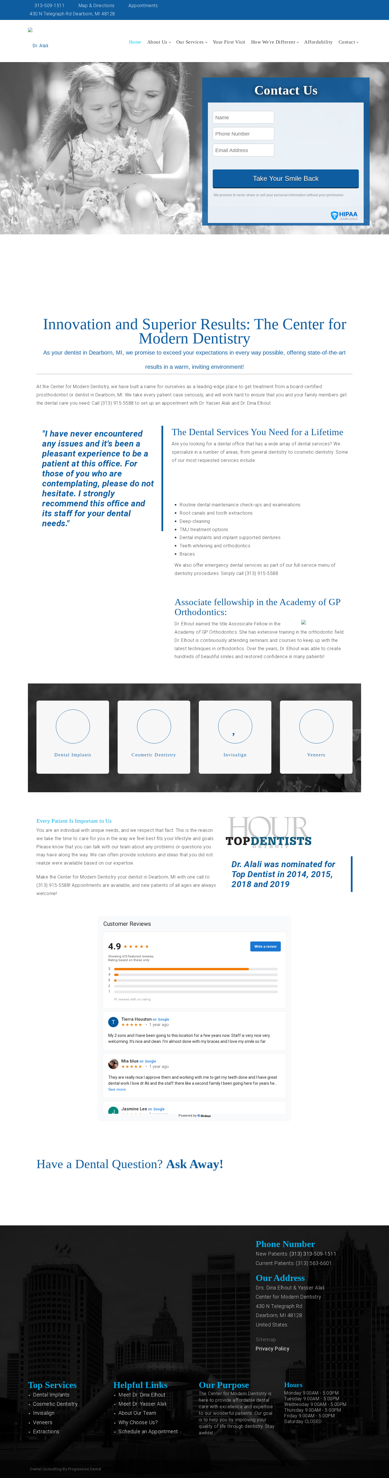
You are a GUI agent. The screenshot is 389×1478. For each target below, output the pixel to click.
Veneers (43, 1422)
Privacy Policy (272, 1349)
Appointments (142, 5)
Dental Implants (51, 1395)
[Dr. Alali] (38, 40)
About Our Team (137, 1413)
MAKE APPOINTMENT (193, 285)
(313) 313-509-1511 (313, 1254)
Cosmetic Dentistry (55, 1404)
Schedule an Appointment (148, 1431)
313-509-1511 (49, 5)
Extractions (46, 1431)
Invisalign (43, 1413)
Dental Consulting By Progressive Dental (65, 1469)
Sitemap (266, 1339)
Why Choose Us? (138, 1422)
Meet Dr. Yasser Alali (142, 1404)
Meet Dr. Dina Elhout (141, 1395)
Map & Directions (96, 5)
